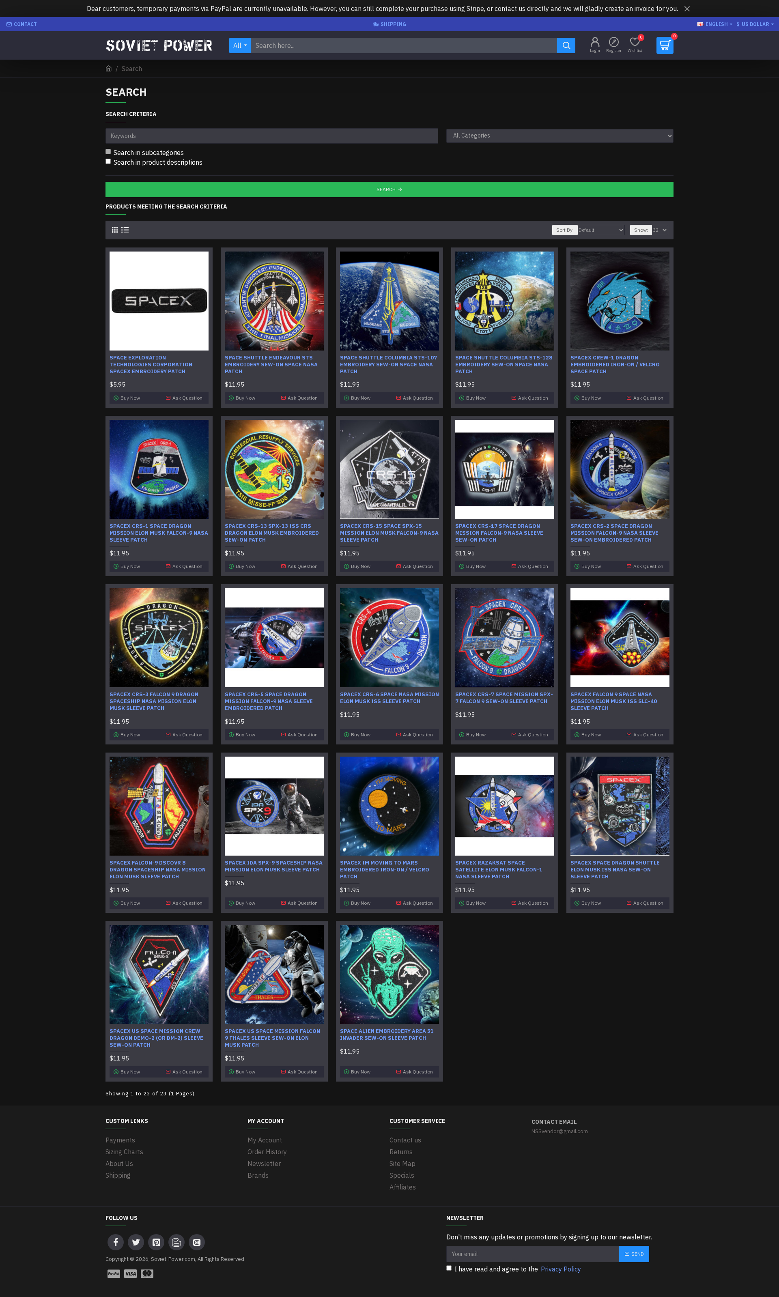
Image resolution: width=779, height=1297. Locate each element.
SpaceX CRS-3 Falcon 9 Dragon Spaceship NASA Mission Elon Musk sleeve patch (154, 701)
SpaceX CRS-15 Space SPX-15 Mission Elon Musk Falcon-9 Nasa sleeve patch (389, 533)
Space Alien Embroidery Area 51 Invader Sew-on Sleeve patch (387, 1034)
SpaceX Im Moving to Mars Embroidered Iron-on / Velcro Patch (384, 870)
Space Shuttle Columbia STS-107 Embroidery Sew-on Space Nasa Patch (388, 365)
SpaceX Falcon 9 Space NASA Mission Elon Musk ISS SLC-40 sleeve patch (613, 701)
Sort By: (565, 230)
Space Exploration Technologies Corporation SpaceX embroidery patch (151, 365)
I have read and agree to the (517, 1269)
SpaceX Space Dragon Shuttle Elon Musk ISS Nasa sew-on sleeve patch (615, 870)
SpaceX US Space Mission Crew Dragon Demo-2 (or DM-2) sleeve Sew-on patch (156, 1038)
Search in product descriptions (158, 162)
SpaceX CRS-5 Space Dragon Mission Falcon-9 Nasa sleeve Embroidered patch (269, 701)
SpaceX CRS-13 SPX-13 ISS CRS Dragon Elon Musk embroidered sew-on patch (272, 533)
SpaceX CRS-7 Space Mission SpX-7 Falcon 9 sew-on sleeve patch (504, 698)
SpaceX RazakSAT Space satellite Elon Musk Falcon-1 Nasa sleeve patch (498, 870)
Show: (641, 230)
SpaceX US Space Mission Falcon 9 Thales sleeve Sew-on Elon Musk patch (272, 1038)
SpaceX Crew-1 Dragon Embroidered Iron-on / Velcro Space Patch (615, 365)
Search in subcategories (149, 152)
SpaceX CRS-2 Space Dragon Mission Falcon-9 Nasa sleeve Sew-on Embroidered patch (614, 533)
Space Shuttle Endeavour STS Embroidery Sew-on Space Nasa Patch (271, 365)
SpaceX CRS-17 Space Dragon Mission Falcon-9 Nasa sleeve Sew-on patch (499, 533)
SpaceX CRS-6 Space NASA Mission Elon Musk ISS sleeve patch (389, 698)
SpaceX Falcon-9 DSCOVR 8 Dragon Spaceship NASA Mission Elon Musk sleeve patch (158, 870)
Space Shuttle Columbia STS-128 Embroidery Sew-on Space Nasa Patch (503, 365)
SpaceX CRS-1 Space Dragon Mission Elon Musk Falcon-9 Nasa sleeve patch (159, 533)
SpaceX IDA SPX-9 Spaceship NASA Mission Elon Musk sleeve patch (274, 866)
